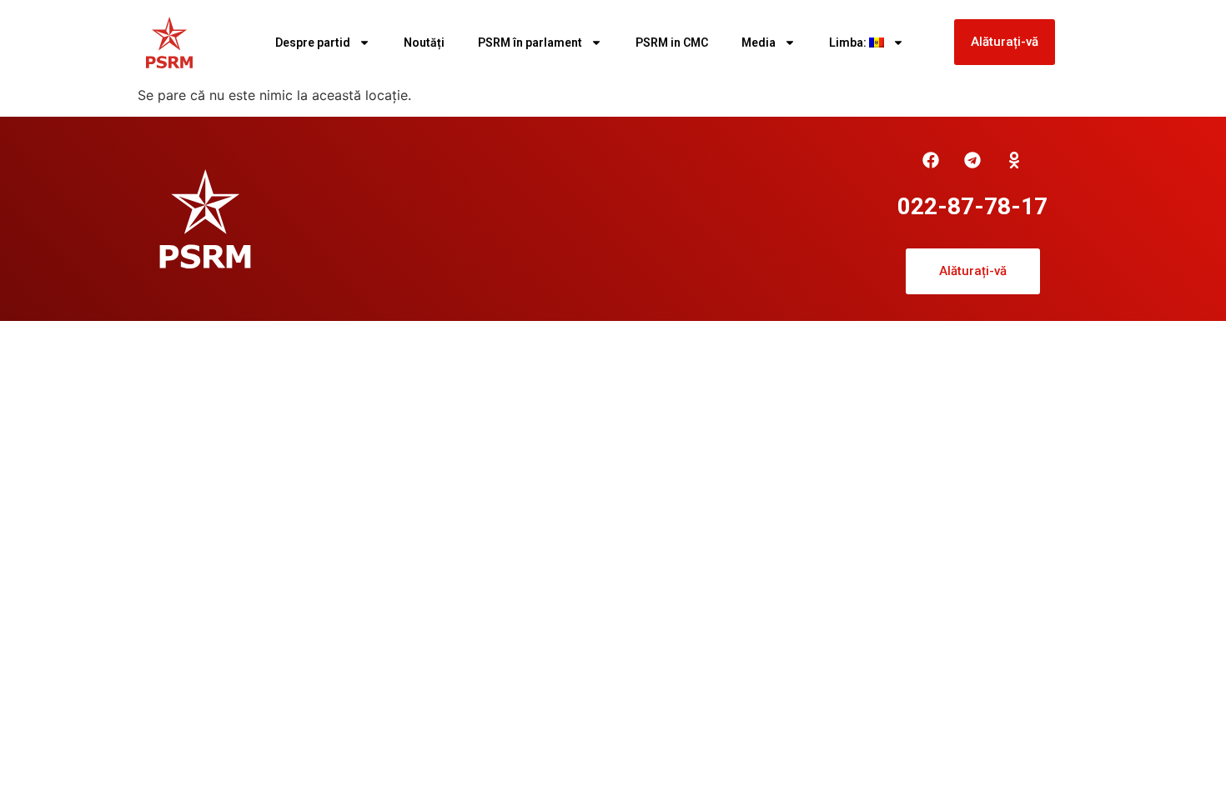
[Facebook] (930, 160)
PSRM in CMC (672, 42)
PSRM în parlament (530, 42)
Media (758, 42)
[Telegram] (972, 160)
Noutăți (424, 42)
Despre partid (312, 42)
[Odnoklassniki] (1014, 160)
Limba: (849, 42)
